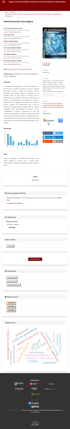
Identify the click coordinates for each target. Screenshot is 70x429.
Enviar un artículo (35, 259)
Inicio (6, 12)
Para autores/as (11, 281)
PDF (46, 64)
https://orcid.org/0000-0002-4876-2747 (12, 58)
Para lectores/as (11, 277)
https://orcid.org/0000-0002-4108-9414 (12, 51)
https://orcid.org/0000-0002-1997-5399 (12, 38)
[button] (48, 133)
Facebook (10, 246)
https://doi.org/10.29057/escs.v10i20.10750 (19, 69)
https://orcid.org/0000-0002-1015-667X (12, 45)
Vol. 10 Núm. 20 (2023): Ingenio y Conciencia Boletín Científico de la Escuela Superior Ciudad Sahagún (33, 14)
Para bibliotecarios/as (13, 284)
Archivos (12, 12)
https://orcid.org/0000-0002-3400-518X (12, 64)
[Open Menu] (3, 2)
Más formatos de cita (49, 95)
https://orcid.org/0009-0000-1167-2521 (12, 32)
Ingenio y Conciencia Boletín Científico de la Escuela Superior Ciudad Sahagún (37, 2)
